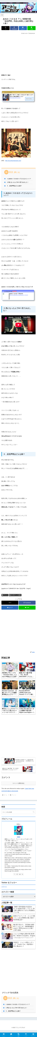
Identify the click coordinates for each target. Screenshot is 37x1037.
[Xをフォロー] (14, 874)
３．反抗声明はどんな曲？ (14, 185)
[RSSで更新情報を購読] (22, 874)
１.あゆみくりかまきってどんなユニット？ (19, 178)
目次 (11, 172)
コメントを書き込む (18, 783)
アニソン (6, 595)
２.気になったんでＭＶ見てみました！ (18, 182)
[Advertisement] (18, 53)
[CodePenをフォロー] (17, 874)
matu (18, 837)
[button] (33, 812)
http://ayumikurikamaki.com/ (13, 160)
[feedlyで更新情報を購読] (20, 874)
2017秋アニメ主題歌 (16, 595)
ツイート (4, 886)
